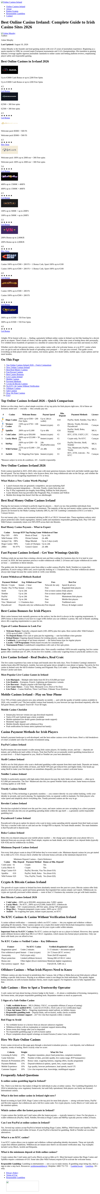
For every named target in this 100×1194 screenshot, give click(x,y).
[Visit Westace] (9, 180)
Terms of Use (11, 1175)
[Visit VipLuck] (9, 153)
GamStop (89, 1166)
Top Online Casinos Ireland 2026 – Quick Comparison (28, 365)
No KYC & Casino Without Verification (22, 386)
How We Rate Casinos (15, 393)
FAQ (8, 395)
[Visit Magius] (9, 286)
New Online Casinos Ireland (18, 367)
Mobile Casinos (12, 379)
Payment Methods (13, 381)
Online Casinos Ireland (15, 6)
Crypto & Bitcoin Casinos (17, 384)
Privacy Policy (12, 1173)
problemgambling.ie (39, 1166)
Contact (9, 16)
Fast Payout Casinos (14, 372)
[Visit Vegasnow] (9, 233)
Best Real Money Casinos (17, 370)
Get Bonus (5, 91)
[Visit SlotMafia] (9, 206)
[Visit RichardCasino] (9, 126)
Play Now (5, 144)
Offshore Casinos (13, 388)
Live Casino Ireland (14, 377)
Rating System (12, 11)
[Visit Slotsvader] (9, 73)
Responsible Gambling (15, 13)
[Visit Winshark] (9, 100)
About (8, 9)
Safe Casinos (11, 391)
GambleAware (77, 1166)
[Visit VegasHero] (9, 260)
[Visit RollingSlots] (9, 313)
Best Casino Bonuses (15, 374)
